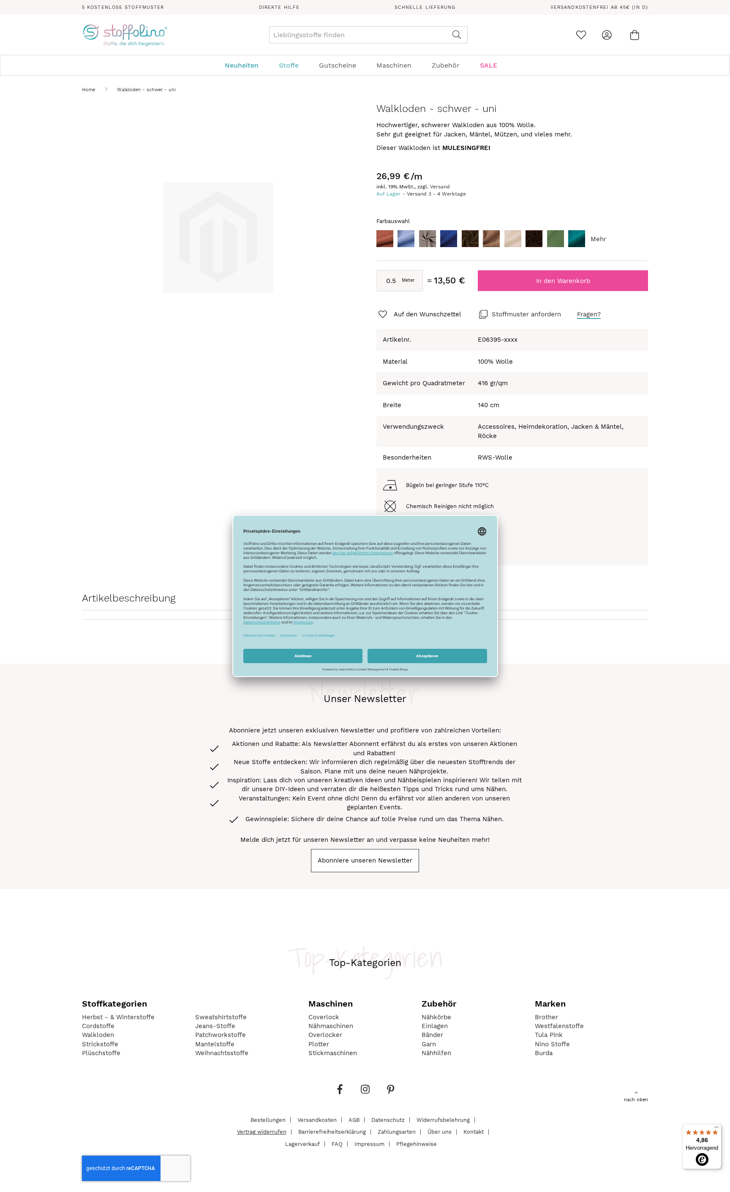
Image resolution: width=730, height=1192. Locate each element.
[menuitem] (246, 65)
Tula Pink (549, 1035)
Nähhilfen (436, 1053)
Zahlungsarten (397, 1132)
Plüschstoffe (101, 1053)
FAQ (337, 1143)
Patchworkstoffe (220, 1035)
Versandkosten (317, 1119)
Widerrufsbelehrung (443, 1119)
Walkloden (98, 1035)
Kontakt (473, 1132)
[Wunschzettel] (581, 34)
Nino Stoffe (552, 1044)
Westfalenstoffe (559, 1026)
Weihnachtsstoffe (221, 1053)
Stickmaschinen (332, 1053)
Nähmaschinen (330, 1026)
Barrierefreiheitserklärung (332, 1132)
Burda (544, 1053)
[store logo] (125, 35)
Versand (440, 187)
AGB (354, 1119)
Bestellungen (268, 1119)
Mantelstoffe (214, 1044)
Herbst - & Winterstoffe (118, 1017)
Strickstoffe (100, 1044)
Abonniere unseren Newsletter (365, 860)
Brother (546, 1017)
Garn (429, 1044)
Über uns (440, 1132)
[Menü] (716, 1129)
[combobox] (368, 35)
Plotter (318, 1044)
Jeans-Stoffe (215, 1026)
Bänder (432, 1035)
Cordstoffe (98, 1026)
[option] (384, 238)
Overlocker (325, 1035)
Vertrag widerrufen (261, 1132)
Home (88, 90)
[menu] (365, 65)
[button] (419, 315)
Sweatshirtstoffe (221, 1017)
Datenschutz (388, 1119)
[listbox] (512, 241)
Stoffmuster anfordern (526, 314)
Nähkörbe (436, 1017)
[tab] (365, 65)
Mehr (598, 239)
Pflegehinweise (416, 1143)
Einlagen (435, 1026)
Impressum (369, 1143)
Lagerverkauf (302, 1143)
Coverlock (323, 1017)
